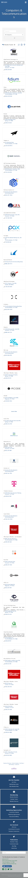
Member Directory (14, 801)
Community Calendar (14, 812)
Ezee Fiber (6, 559)
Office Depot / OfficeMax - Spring (10, 372)
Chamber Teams (14, 799)
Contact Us (17, 764)
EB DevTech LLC (7, 441)
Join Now (14, 782)
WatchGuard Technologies (9, 281)
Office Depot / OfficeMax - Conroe (11, 681)
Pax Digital (6, 235)
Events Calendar (15, 763)
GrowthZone (17, 876)
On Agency (6, 304)
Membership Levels (14, 784)
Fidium (5, 87)
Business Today (14, 841)
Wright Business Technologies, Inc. (11, 59)
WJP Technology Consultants (10, 163)
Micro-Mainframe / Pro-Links (9, 658)
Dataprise (6, 327)
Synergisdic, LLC (7, 750)
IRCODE (5, 395)
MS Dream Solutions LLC (9, 189)
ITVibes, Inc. (6, 727)
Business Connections (14, 831)
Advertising (14, 848)
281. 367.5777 (5, 859)
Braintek (5, 113)
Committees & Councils (14, 829)
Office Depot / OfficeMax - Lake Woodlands (12, 536)
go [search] (14, 38)
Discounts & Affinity (14, 816)
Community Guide (14, 844)
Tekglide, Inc (6, 140)
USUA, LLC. (6, 582)
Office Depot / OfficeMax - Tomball (11, 704)
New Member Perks (14, 786)
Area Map (14, 846)
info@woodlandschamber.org (9, 863)
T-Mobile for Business (8, 491)
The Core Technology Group (9, 605)
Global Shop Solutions (8, 632)
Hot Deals (22, 763)
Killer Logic (6, 350)
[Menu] (26, 2)
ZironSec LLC (6, 468)
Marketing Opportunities (14, 814)
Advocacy (14, 827)
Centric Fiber (6, 418)
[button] (3, 45)
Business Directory (7, 763)
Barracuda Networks (8, 259)
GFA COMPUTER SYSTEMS (9, 212)
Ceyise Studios (7, 513)
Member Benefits (14, 797)
